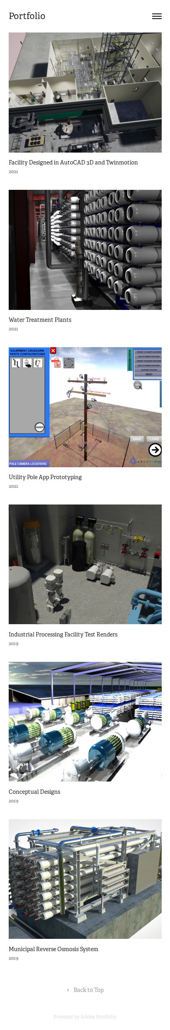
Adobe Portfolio (99, 1017)
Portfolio (27, 16)
